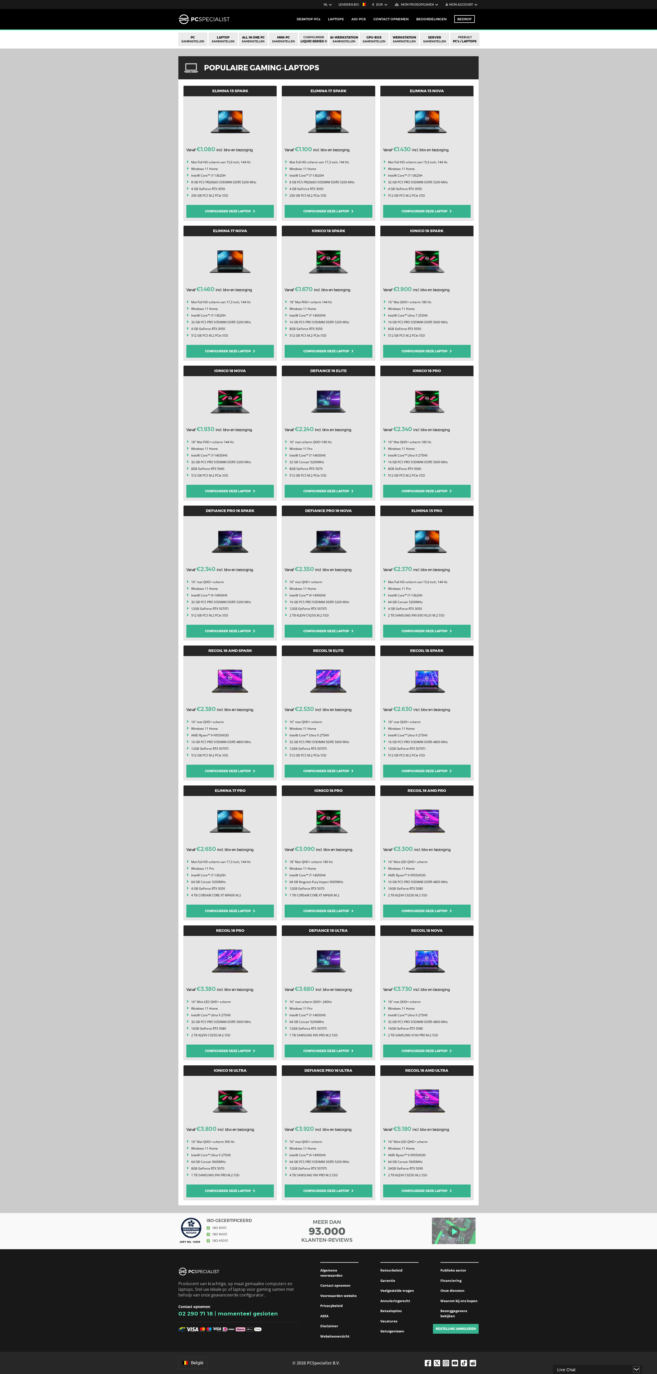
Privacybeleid (331, 1305)
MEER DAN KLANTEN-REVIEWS (327, 1231)
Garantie (387, 1280)
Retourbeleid (391, 1270)
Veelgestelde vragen (397, 1290)
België (197, 1362)
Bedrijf (464, 19)
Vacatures (388, 1321)
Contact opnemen (335, 1285)
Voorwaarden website (338, 1295)
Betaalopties (391, 1311)
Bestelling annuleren (456, 1329)
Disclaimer (329, 1326)
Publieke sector (453, 1270)
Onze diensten (452, 1290)
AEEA (324, 1316)
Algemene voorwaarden (331, 1273)
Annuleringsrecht (395, 1301)
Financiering (450, 1280)
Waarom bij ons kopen (459, 1301)
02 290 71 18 (195, 1313)
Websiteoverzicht (335, 1336)
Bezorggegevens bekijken (453, 1313)
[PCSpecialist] (204, 19)
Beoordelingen (431, 19)
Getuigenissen (392, 1331)
